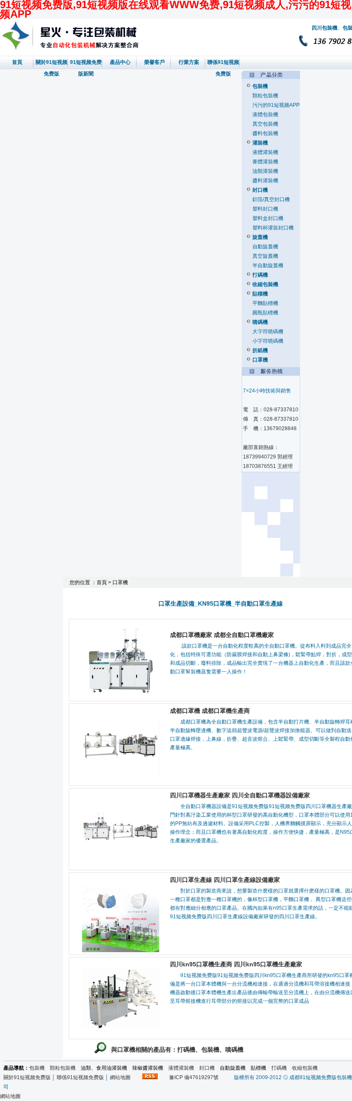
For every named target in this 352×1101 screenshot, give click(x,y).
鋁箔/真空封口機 (271, 199)
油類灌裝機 (265, 171)
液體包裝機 (265, 115)
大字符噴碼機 (267, 332)
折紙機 (260, 350)
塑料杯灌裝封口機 (273, 228)
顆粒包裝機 (265, 96)
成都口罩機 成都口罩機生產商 (210, 710)
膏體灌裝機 (265, 162)
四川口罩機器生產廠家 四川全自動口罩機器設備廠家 (240, 795)
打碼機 (260, 275)
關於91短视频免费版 (27, 1077)
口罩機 (260, 360)
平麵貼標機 (265, 303)
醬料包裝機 (265, 133)
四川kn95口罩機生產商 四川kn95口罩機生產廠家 (236, 964)
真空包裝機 (265, 124)
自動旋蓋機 (265, 247)
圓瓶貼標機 (265, 313)
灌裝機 (260, 143)
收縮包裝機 (265, 284)
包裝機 (260, 86)
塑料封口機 (265, 209)
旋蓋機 (260, 237)
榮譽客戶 (154, 62)
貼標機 (260, 294)
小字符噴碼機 (267, 341)
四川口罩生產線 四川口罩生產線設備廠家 (225, 879)
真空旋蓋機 (265, 256)
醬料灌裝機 (265, 181)
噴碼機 (260, 322)
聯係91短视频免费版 (80, 1077)
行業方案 (189, 62)
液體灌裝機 (265, 152)
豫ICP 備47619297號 (191, 1077)
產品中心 (120, 62)
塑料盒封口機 (267, 218)
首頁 (17, 62)
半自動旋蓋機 (267, 265)
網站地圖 (120, 1077)
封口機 (260, 190)
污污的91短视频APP (276, 105)
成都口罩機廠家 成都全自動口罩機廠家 (222, 634)
